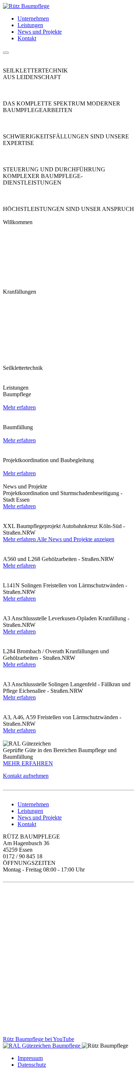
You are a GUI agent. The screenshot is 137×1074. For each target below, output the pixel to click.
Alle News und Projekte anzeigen (75, 539)
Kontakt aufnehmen (26, 776)
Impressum (30, 1058)
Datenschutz (32, 1065)
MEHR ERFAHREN (28, 763)
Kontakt (27, 38)
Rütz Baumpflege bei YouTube (38, 1039)
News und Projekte (40, 32)
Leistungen (30, 25)
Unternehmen (33, 18)
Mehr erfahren (19, 407)
